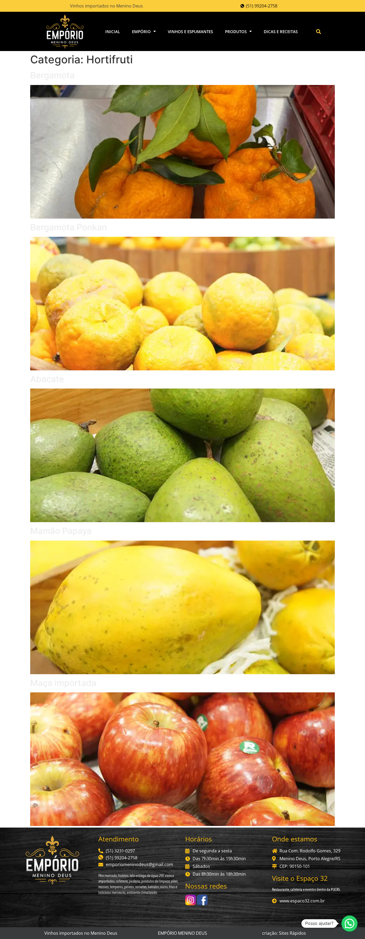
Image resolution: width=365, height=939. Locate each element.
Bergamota (52, 75)
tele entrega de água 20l (146, 876)
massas (103, 887)
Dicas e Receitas (281, 31)
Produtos (236, 31)
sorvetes (141, 887)
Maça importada (63, 683)
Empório (141, 31)
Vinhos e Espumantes (190, 31)
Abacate (47, 379)
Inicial (112, 31)
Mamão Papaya (61, 531)
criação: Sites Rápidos (284, 933)
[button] (318, 31)
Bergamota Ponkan (68, 227)
